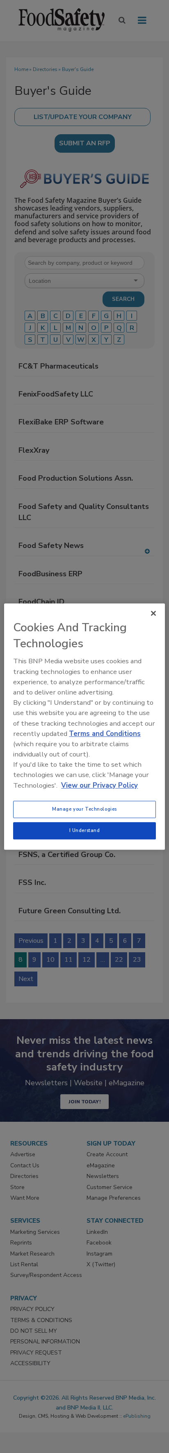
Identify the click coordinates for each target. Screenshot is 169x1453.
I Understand (84, 830)
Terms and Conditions (105, 733)
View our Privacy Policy (99, 785)
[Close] (153, 613)
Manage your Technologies (84, 809)
